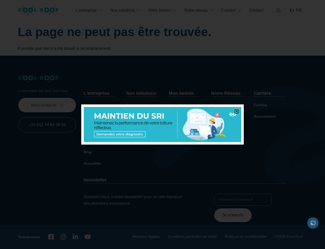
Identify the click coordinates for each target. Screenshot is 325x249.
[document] (162, 124)
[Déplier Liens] (313, 223)
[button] (237, 111)
